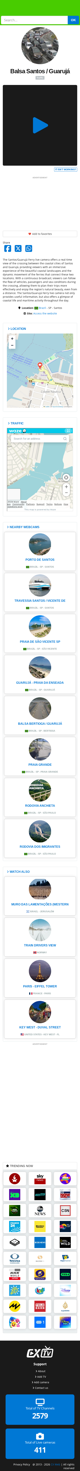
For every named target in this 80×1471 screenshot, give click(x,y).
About (41, 1371)
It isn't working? (65, 169)
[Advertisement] (40, 203)
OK (73, 20)
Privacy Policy (21, 1464)
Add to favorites (41, 234)
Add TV (41, 1376)
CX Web (55, 1464)
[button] (40, 366)
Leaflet (47, 407)
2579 (40, 1416)
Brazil (42, 308)
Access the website (45, 313)
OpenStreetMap (57, 407)
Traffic (40, 77)
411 (40, 1450)
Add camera (41, 1382)
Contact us (41, 1388)
